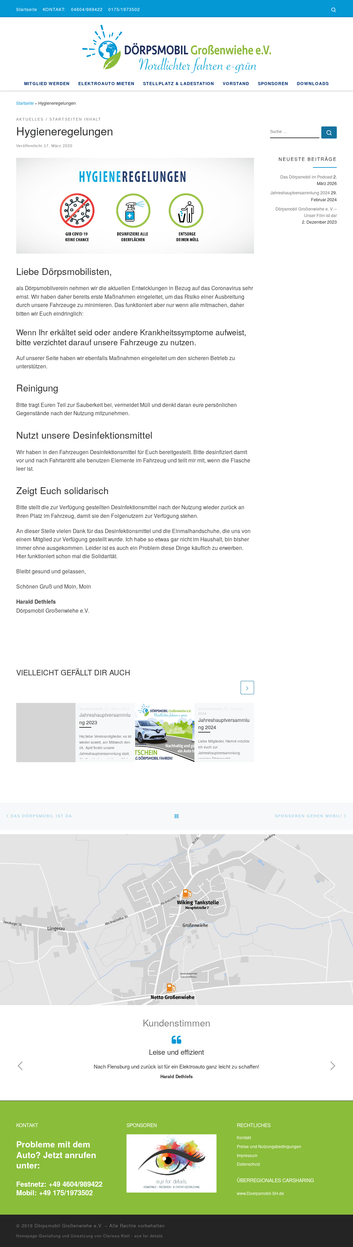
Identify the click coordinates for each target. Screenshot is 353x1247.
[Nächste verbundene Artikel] (247, 687)
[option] (176, 1057)
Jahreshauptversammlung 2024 (300, 193)
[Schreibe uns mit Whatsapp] (306, 9)
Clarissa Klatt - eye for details (133, 1235)
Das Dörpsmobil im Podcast (306, 177)
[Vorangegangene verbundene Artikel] (232, 687)
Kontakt (244, 1137)
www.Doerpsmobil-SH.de (260, 1193)
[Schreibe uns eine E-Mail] (292, 9)
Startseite (25, 103)
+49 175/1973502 (66, 1192)
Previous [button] (20, 1065)
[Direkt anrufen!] (299, 9)
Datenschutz (248, 1164)
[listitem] (199, 899)
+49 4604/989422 (75, 1184)
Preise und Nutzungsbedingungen (269, 1146)
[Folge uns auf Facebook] (313, 9)
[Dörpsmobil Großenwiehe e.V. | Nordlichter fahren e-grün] (176, 45)
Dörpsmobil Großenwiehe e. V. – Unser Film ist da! (306, 212)
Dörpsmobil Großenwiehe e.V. (68, 1225)
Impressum (247, 1155)
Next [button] (332, 1065)
